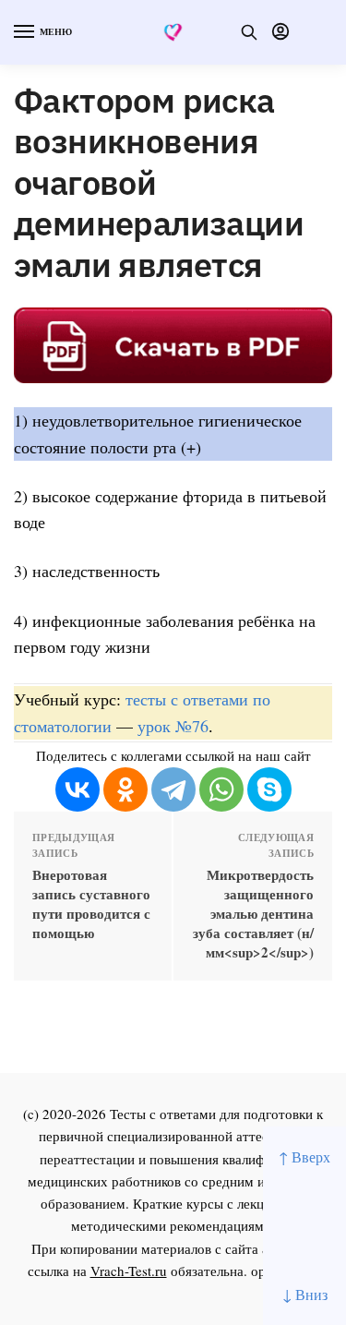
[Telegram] (173, 789)
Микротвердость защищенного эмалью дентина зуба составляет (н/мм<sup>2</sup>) (253, 913)
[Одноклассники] (125, 789)
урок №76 (173, 726)
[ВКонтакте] (77, 789)
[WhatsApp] (221, 789)
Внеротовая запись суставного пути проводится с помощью (91, 904)
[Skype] (269, 789)
